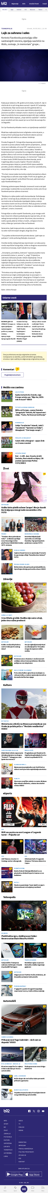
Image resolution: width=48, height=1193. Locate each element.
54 (10, 423)
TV (19, 1124)
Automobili (8, 1153)
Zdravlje (7, 1134)
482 (11, 392)
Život (6, 1130)
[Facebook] (29, 1111)
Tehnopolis (6, 28)
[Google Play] (14, 1174)
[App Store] (33, 1174)
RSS (20, 1158)
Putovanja (8, 1137)
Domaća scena (19, 868)
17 (10, 986)
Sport (6, 1124)
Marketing (22, 1142)
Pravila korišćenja (26, 1149)
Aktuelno (5, 504)
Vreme (21, 1130)
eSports (7, 1147)
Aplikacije (22, 1155)
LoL (2, 829)
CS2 (2, 856)
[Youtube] (43, 1111)
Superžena (8, 1143)
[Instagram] (38, 1111)
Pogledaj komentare (12, 375)
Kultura (7, 1140)
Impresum (22, 1145)
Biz (5, 1127)
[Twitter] (34, 1111)
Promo (3, 534)
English (21, 1127)
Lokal (6, 1156)
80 (10, 407)
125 (11, 438)
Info (5, 1121)
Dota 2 (16, 882)
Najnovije (15, 4)
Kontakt (22, 1162)
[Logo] (4, 3)
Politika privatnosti (26, 1152)
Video (21, 1121)
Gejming (4, 933)
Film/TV (17, 778)
